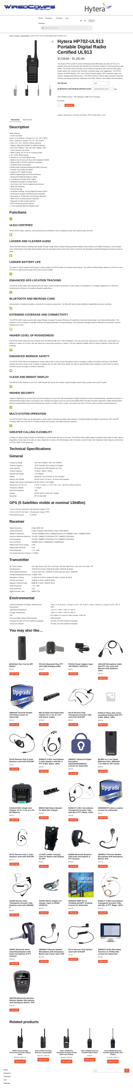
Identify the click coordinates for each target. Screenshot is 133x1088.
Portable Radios (96, 115)
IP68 (89, 115)
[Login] (81, 21)
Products (17, 36)
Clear (115, 89)
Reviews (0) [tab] (27, 120)
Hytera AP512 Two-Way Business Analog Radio (43, 1051)
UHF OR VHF (62, 83)
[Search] (126, 1071)
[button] (52, 41)
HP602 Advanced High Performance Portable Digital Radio (20, 1052)
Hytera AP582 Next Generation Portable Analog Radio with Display (66, 1052)
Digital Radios (25, 36)
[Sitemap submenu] (45, 23)
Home (11, 36)
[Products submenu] (52, 18)
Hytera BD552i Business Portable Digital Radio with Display (113, 1052)
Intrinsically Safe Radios (80, 115)
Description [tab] (15, 120)
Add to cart (69, 105)
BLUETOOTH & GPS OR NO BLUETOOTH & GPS (74, 89)
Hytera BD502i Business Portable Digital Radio (89, 1051)
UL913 (104, 115)
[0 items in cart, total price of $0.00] (85, 21)
